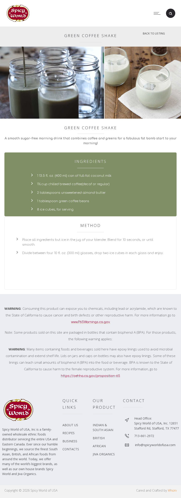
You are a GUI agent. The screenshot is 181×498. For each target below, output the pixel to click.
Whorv (172, 490)
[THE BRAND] (75, 427)
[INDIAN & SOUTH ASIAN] (106, 429)
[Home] (18, 21)
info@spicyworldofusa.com (155, 445)
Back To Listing (154, 33)
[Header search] (170, 13)
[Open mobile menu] (158, 13)
